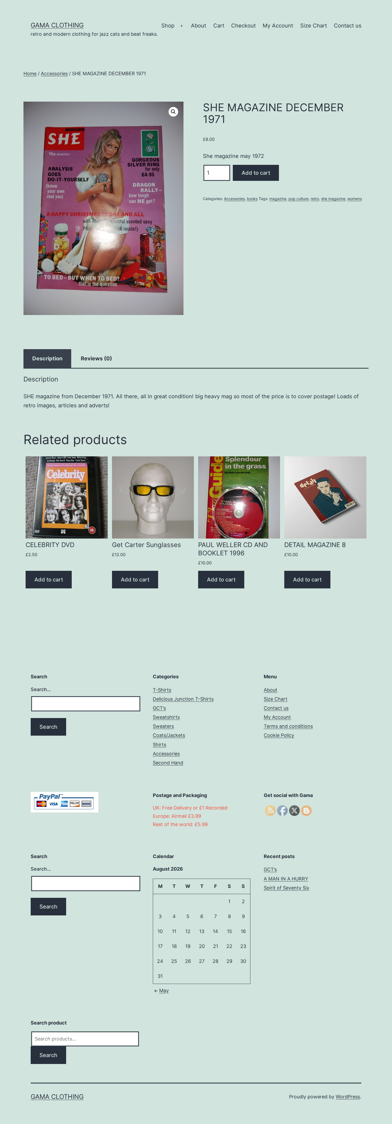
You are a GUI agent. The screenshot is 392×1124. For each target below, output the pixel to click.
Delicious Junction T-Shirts (183, 699)
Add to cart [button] (48, 579)
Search (48, 1055)
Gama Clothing (57, 25)
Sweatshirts (166, 717)
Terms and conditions (288, 726)
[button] (173, 112)
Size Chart (313, 25)
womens (354, 198)
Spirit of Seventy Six (286, 888)
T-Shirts (162, 690)
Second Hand (168, 763)
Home (30, 73)
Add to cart (256, 173)
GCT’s (159, 708)
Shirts (159, 744)
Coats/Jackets (169, 735)
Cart (218, 25)
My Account (278, 25)
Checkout (243, 25)
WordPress (348, 1096)
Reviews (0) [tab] (96, 358)
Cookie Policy (279, 735)
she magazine (333, 198)
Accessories (54, 73)
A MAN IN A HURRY (286, 879)
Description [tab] (47, 358)
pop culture (299, 198)
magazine (277, 198)
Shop (167, 25)
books (252, 198)
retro (315, 198)
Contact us (347, 25)
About (198, 25)
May (164, 990)
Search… (41, 689)
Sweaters (163, 726)
